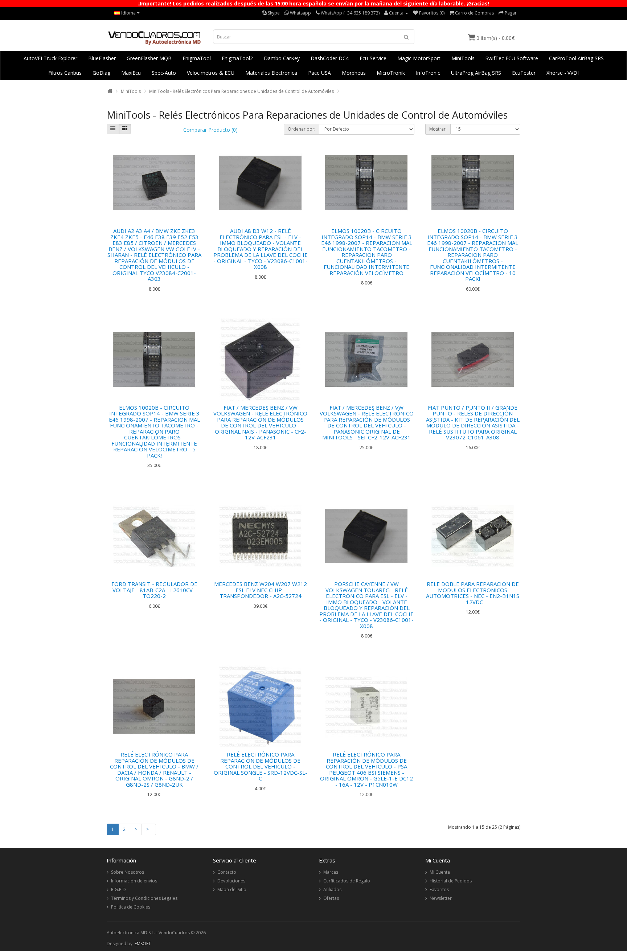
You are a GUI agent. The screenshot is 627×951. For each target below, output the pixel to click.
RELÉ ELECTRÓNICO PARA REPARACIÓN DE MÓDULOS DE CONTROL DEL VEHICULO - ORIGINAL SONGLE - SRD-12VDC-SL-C (260, 766)
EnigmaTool (197, 58)
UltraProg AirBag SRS (476, 72)
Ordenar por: (301, 129)
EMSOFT (143, 943)
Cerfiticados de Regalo (346, 881)
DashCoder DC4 (330, 58)
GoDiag (101, 72)
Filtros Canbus (65, 72)
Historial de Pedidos (451, 881)
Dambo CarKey (282, 58)
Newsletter (441, 898)
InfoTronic (428, 72)
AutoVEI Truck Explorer (50, 58)
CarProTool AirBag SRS (576, 58)
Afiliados (332, 889)
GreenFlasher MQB (149, 58)
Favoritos (439, 889)
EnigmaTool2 (237, 58)
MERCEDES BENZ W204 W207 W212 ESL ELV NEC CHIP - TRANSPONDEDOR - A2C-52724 (260, 589)
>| (148, 829)
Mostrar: (438, 129)
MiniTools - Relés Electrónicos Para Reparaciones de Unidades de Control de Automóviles (241, 91)
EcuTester (524, 72)
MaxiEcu (131, 72)
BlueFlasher (102, 58)
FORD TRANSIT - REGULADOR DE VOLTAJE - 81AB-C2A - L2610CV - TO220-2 (154, 589)
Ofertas (331, 898)
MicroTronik (391, 72)
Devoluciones (231, 881)
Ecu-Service (373, 58)
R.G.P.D (118, 889)
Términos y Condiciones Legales (144, 898)
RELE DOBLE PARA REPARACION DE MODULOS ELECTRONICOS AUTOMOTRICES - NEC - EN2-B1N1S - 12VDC (472, 593)
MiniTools (463, 58)
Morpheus (354, 72)
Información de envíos (134, 881)
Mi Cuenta (440, 872)
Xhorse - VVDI (562, 72)
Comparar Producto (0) (210, 129)
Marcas (330, 872)
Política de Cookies (130, 907)
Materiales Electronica (271, 72)
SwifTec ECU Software (511, 58)
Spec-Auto (164, 72)
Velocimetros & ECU (210, 72)
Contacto (226, 872)
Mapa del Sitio (231, 889)
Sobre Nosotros (127, 872)
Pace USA (319, 72)
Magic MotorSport (418, 58)
